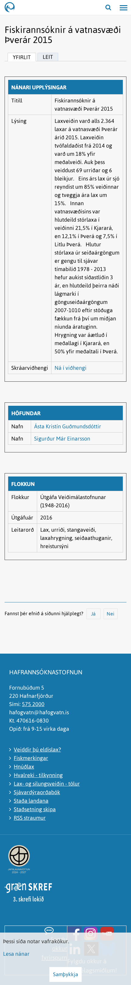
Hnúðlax (24, 766)
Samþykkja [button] (65, 974)
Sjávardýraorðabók (37, 792)
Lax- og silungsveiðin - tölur (47, 783)
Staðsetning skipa (35, 809)
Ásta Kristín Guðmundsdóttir (67, 426)
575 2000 (33, 704)
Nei (110, 613)
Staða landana (31, 801)
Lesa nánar (16, 954)
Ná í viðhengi (71, 368)
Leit (48, 57)
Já (93, 613)
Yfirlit (22, 57)
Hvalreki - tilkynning (38, 775)
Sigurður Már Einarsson (62, 438)
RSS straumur (30, 818)
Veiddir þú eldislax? (37, 749)
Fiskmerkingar (31, 758)
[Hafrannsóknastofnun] (12, 7)
